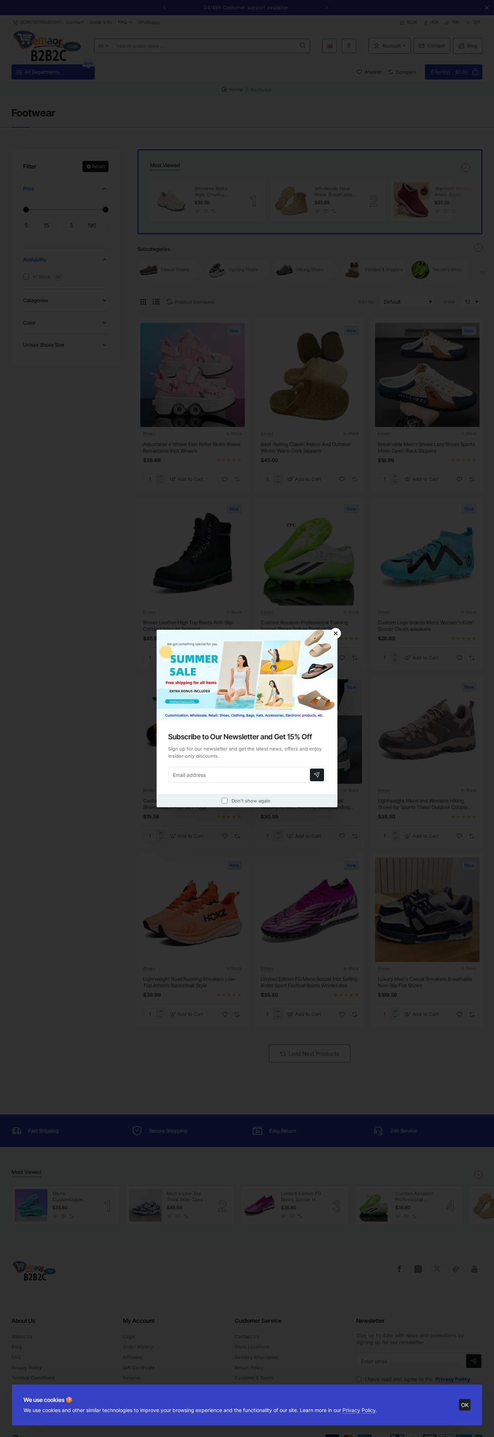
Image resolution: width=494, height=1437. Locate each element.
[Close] (335, 633)
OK (465, 1405)
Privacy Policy (358, 1410)
